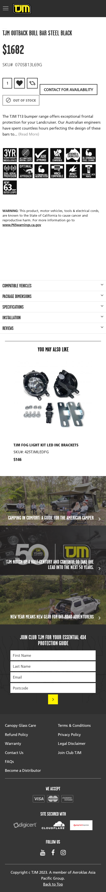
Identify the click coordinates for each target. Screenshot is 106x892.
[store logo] (22, 8)
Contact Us (14, 752)
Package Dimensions (17, 296)
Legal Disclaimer (72, 743)
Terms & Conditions (74, 725)
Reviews (8, 328)
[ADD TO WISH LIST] (19, 83)
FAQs (9, 761)
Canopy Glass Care (20, 725)
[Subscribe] (53, 699)
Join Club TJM (69, 752)
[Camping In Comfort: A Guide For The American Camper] (53, 501)
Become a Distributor (23, 770)
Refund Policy (16, 734)
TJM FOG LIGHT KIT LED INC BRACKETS (46, 445)
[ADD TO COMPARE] (32, 83)
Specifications (13, 307)
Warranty (13, 743)
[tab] (53, 285)
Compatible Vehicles (17, 285)
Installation (11, 317)
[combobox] (4, 25)
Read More (28, 134)
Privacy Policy (69, 734)
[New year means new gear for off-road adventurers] (53, 599)
